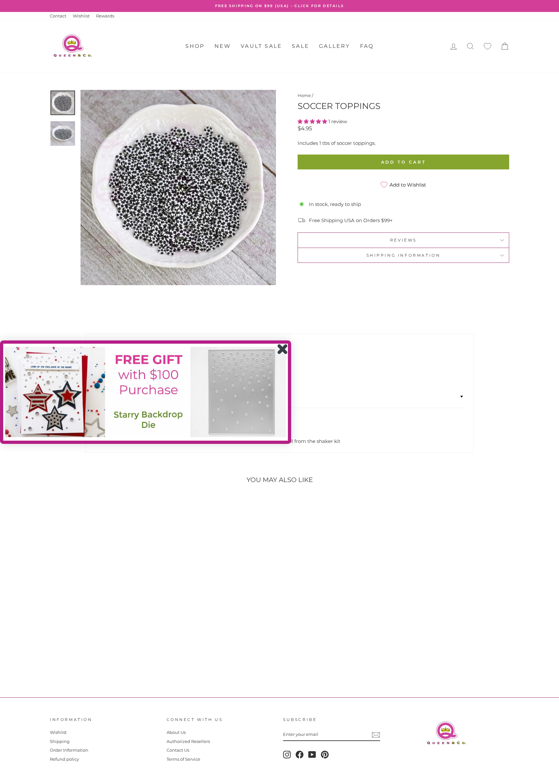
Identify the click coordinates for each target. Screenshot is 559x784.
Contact (58, 16)
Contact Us (178, 750)
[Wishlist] (487, 46)
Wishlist (81, 16)
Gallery (334, 46)
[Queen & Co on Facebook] (299, 754)
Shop (195, 46)
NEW (222, 46)
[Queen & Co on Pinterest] (325, 754)
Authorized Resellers (188, 741)
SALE (300, 46)
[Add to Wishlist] (57, 507)
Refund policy (64, 759)
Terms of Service (183, 759)
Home (304, 95)
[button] (313, 121)
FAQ (367, 46)
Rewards (105, 16)
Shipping (60, 741)
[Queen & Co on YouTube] (312, 754)
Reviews (403, 240)
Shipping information (404, 255)
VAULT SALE (261, 46)
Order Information (69, 750)
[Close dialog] (282, 349)
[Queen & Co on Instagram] (287, 754)
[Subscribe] (376, 735)
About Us (176, 732)
